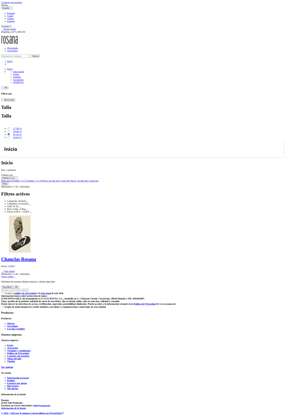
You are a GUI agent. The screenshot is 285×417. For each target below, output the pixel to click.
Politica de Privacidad (18, 353)
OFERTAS (18, 82)
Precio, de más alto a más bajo (84, 181)
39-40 (17, 131)
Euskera (11, 21)
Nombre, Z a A (34, 181)
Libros (16, 74)
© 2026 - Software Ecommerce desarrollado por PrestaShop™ (32, 413)
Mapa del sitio (14, 358)
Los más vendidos (16, 329)
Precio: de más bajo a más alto (56, 181)
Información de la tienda (13, 408)
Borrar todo (8, 100)
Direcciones (13, 386)
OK (4, 88)
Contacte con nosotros (11, 2)
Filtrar (4, 184)
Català (10, 16)
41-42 (17, 134)
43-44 (17, 137)
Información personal (18, 378)
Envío (10, 345)
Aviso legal (12, 348)
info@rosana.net (42, 405)
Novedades (12, 326)
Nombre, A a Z (9, 178)
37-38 (17, 128)
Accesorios (12, 51)
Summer (17, 77)
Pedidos (11, 380)
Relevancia (6, 181)
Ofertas (11, 323)
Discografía (12, 48)
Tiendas (11, 361)
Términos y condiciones (19, 350)
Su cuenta (7, 367)
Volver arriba (8, 276)
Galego (10, 18)
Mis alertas (12, 388)
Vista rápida (8, 271)
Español (11, 13)
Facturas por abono (17, 383)
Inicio (9, 69)
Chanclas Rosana (18, 259)
